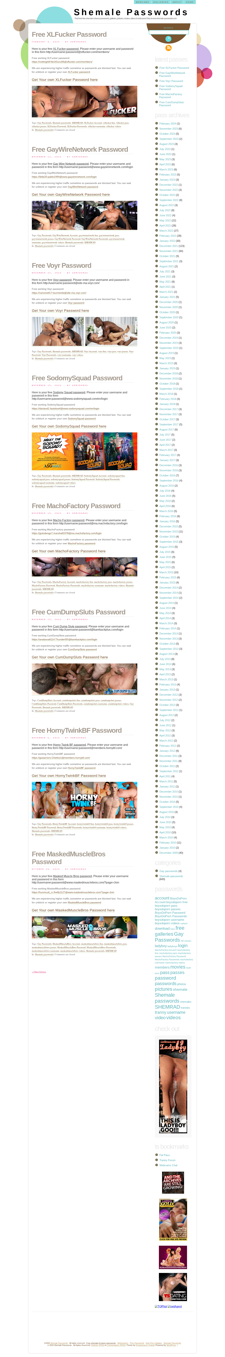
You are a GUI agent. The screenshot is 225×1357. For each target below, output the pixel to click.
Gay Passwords (44, 122)
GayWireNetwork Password (68, 238)
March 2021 (166, 291)
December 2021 (168, 245)
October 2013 (167, 643)
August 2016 (166, 485)
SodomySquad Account (95, 475)
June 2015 (165, 556)
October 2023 (167, 133)
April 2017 (165, 444)
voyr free (102, 351)
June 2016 (165, 495)
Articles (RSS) (98, 1345)
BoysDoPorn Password (170, 912)
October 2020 (167, 312)
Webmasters (122, 1343)
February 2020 (167, 332)
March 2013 (166, 679)
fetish (172, 929)
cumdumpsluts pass (90, 700)
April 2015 (165, 567)
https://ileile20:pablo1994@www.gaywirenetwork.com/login (64, 176)
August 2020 (166, 322)
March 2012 (166, 740)
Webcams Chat (168, 1165)
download (162, 928)
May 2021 (165, 281)
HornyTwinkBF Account (64, 823)
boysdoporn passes (168, 909)
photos (181, 984)
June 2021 (165, 276)
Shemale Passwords (131, 12)
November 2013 (168, 638)
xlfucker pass (122, 122)
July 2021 (165, 271)
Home (190, 2)
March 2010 (166, 837)
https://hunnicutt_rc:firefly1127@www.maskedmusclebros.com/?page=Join (73, 892)
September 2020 (168, 317)
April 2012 (165, 735)
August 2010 (166, 811)
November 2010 (168, 796)
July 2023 (165, 149)
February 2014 (167, 628)
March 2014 (166, 623)
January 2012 (167, 750)
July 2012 (165, 720)
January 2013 (167, 689)
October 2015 (167, 536)
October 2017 (167, 419)
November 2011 (168, 760)
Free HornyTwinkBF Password (77, 730)
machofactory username (92, 585)
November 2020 (168, 307)
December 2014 (168, 587)
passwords (165, 983)
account (162, 898)
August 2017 (166, 429)
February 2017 (167, 455)
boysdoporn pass (166, 905)
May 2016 (165, 500)
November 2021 (168, 251)
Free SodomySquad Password (77, 378)
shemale (180, 989)
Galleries (161, 2)
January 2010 (167, 847)
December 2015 (168, 526)
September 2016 (168, 480)
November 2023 (168, 128)
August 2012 (166, 715)
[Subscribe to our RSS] (168, 48)
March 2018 (166, 393)
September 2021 (168, 261)
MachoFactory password (81, 543)
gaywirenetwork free (88, 235)
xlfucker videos (113, 126)
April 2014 (165, 618)
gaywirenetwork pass (109, 235)
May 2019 (165, 358)
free (180, 928)
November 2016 (168, 470)
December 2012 (168, 694)
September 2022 (168, 200)
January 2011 (167, 786)
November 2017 (168, 414)
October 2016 (167, 475)
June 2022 (165, 215)
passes (177, 972)
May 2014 (165, 613)
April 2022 (165, 225)
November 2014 (168, 592)
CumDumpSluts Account (49, 700)
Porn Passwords (137, 1343)
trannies (185, 1007)
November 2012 (168, 699)
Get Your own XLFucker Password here (65, 80)
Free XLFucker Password (69, 34)
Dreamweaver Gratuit (145, 1345)
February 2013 (167, 684)
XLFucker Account (93, 122)
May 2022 (165, 220)
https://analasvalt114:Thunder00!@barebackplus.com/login (64, 639)
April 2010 (165, 832)
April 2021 (165, 286)
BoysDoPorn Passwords (171, 916)
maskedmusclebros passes (44, 947)
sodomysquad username (43, 482)
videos (173, 1017)
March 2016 (166, 511)
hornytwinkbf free (85, 823)
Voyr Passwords (49, 354)
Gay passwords (168, 871)
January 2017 (167, 460)
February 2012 (167, 745)
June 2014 (165, 607)
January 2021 (167, 296)
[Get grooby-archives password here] (169, 1192)
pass (165, 972)
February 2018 (167, 398)
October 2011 (167, 766)
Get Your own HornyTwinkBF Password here (69, 776)
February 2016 (167, 516)
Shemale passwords (62, 122)
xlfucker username (96, 126)
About (177, 2)
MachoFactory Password (43, 585)
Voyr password (76, 302)
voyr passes (122, 351)
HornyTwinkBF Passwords (69, 827)
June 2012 (165, 725)
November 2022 (168, 189)
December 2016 (168, 465)
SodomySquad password (82, 418)
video (160, 1017)
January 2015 (167, 582)
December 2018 (168, 373)
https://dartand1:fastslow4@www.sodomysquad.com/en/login (65, 408)
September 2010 (168, 806)
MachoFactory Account (64, 581)
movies (177, 967)
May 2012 (165, 730)
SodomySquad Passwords (108, 479)
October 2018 (167, 383)
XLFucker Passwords (77, 126)
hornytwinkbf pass (104, 823)
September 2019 (168, 347)
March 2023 (166, 169)
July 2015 (165, 551)
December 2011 (168, 755)
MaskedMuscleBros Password (71, 947)
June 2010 (165, 822)
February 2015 (167, 577)
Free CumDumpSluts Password (78, 612)
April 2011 (165, 776)
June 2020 (165, 327)
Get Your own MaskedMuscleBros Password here (73, 910)
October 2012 (167, 704)
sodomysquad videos (66, 482)
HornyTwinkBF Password (44, 827)
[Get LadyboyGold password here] (173, 1244)
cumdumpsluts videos (118, 703)
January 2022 (167, 240)
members (162, 967)
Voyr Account (90, 351)
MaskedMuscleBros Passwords (101, 947)
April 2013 (165, 674)
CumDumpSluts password (82, 649)
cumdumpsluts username (95, 703)
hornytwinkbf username (94, 827)
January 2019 (167, 368)
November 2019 (168, 342)
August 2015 (166, 546)
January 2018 (167, 404)
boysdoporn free (177, 902)
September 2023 (168, 138)
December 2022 (168, 184)
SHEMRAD (77, 122)
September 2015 (168, 541)
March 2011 (166, 781)
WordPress (171, 1345)
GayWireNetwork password (83, 186)
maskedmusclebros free (92, 943)
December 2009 (168, 852)
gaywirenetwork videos (53, 242)
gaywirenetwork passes (43, 238)
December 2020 (168, 302)
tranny (160, 1012)
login (183, 945)
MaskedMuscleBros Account (66, 943)
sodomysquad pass (41, 479)
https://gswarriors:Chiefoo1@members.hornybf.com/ (61, 757)
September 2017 (168, 424)
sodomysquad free (116, 475)
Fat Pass (164, 1155)
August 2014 (166, 602)
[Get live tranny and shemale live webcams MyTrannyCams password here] (171, 1268)
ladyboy (161, 946)
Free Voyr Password (61, 265)
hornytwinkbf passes (123, 823)
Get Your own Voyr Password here (60, 310)
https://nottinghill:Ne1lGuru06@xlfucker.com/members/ (62, 61)
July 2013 (165, 658)
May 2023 (165, 159)
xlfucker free (109, 122)
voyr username (64, 354)
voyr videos (77, 354)
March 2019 (166, 363)
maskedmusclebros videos (72, 950)
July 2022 (165, 210)
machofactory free (84, 581)
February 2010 (167, 842)
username (176, 1012)
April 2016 (165, 506)
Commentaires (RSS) (116, 1345)
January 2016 (167, 521)
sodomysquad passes (60, 479)
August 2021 (166, 266)
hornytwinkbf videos (116, 827)
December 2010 (168, 791)
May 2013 (165, 669)
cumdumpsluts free (71, 700)
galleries (164, 934)
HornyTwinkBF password (81, 768)
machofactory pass (103, 581)
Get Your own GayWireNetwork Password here (71, 194)
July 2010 (165, 817)
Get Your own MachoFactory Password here (69, 551)
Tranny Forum (167, 1160)
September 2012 (168, 709)
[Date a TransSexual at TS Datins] (171, 1300)
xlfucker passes (39, 126)
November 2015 (168, 531)
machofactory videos (115, 585)
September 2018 (168, 388)
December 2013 (168, 633)
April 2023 (165, 164)
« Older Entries (39, 971)
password (165, 978)
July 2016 (165, 490)
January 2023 (167, 179)
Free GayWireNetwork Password (80, 149)
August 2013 (166, 653)
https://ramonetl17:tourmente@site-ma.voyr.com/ (59, 292)
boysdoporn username (169, 919)
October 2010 (167, 801)
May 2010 (165, 827)
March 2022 (166, 230)
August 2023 (166, 143)
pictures (163, 989)
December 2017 (168, 409)
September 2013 (168, 648)
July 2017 (165, 434)
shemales (185, 1001)
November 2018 (168, 378)
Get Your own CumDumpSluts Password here (70, 657)
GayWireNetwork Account (65, 235)
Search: (169, 28)
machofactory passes (122, 581)
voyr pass (111, 351)
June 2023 (165, 154)
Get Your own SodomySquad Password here (69, 426)
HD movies (186, 941)
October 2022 (167, 194)
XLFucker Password (56, 126)
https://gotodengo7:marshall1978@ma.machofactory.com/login (67, 533)
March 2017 (166, 449)
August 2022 (166, 205)
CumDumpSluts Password (44, 703)
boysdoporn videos (167, 923)
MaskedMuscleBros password (84, 902)
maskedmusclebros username (45, 950)
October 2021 (167, 256)
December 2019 (168, 337)
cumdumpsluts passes (111, 700)
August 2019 (166, 353)
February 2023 (167, 174)
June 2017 (165, 439)
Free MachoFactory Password (76, 506)
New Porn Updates (154, 1343)
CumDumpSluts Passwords (70, 703)
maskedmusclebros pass (115, 943)
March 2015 (166, 572)
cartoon (184, 923)
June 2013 (165, 664)
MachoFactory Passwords (68, 585)
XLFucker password (79, 72)
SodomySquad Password (83, 479)
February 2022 (167, 235)
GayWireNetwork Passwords (95, 238)
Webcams (142, 2)
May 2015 (165, 562)
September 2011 (168, 771)
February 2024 (167, 123)
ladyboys (172, 946)
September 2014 (168, 597)
